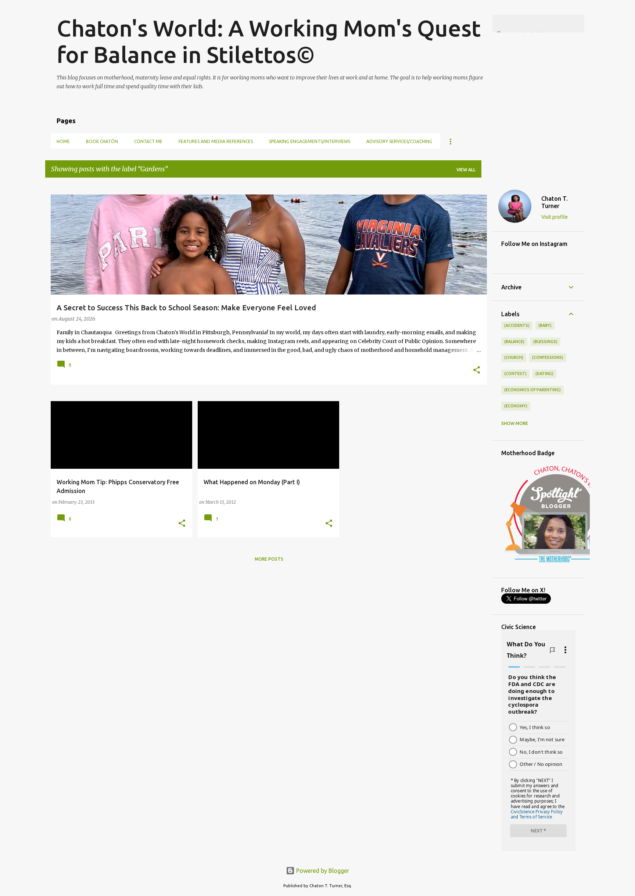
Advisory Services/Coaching (399, 141)
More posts (269, 559)
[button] (476, 370)
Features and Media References (216, 141)
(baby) (545, 325)
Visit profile (554, 217)
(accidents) (517, 325)
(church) (513, 357)
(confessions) (547, 357)
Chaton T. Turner (554, 202)
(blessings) (545, 341)
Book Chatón (102, 141)
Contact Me (148, 141)
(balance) (514, 341)
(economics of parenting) (532, 390)
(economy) (515, 406)
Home (63, 141)
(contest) (515, 373)
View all (466, 169)
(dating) (544, 373)
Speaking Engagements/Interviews (309, 141)
